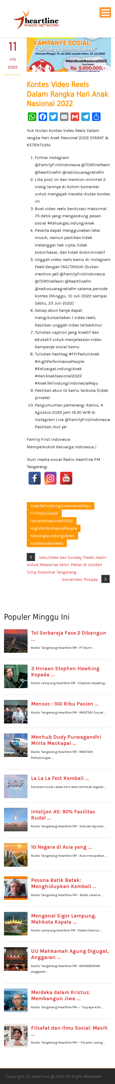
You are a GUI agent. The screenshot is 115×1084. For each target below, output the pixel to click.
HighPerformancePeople (53, 528)
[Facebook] (34, 478)
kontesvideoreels (46, 543)
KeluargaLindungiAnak (52, 535)
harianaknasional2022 (51, 520)
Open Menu (105, 12)
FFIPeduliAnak (44, 513)
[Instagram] (50, 478)
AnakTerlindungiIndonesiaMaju (60, 505)
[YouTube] (66, 478)
